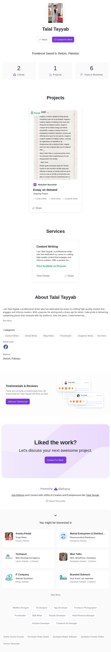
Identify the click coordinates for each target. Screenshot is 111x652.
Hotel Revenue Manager (83, 615)
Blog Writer (49, 336)
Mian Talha (76, 554)
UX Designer (41, 608)
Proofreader (65, 336)
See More (7, 320)
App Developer (61, 608)
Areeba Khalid (23, 533)
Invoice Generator (11, 643)
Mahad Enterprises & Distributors (88, 533)
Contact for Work (64, 39)
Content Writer (12, 336)
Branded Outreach (80, 574)
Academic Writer (85, 336)
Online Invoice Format (13, 637)
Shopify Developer (57, 615)
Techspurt (21, 554)
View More (55, 595)
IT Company (22, 574)
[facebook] (6, 347)
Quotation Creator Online (92, 637)
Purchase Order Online (38, 637)
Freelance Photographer (85, 608)
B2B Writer (37, 615)
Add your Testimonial (17, 401)
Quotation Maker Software (65, 637)
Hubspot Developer (41, 623)
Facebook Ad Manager (66, 623)
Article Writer (31, 336)
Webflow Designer (21, 608)
